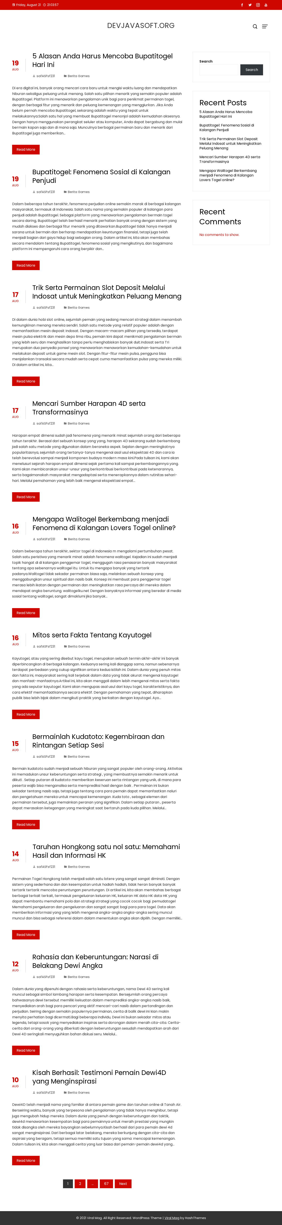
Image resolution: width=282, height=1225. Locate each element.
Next (123, 1183)
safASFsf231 (46, 76)
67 (106, 1183)
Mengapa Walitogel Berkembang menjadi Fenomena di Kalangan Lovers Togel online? (104, 523)
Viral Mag (172, 1218)
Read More (26, 149)
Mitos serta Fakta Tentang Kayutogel (92, 635)
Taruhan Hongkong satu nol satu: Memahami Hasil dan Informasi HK (106, 851)
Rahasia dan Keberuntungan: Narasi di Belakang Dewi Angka (95, 961)
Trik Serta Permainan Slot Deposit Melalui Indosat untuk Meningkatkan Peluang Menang (107, 292)
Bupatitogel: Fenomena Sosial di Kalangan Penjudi (101, 176)
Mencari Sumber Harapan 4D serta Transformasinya (89, 408)
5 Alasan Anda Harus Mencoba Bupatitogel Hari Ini (102, 60)
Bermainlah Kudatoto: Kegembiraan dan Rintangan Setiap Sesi (98, 741)
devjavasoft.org (141, 25)
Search (206, 61)
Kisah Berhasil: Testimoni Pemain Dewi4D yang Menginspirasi (99, 1077)
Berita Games (79, 76)
